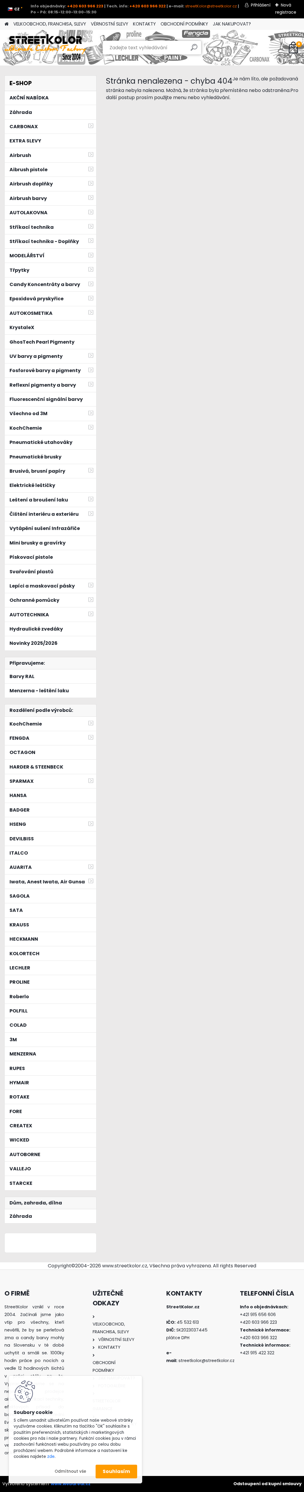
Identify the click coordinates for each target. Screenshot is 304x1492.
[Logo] (45, 48)
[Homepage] (6, 24)
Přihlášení (260, 5)
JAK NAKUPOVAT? (232, 24)
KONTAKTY (144, 24)
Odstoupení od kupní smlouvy (267, 1484)
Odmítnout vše (70, 1471)
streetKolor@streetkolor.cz (211, 6)
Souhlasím (116, 1471)
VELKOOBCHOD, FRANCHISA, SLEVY (49, 24)
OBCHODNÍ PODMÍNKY (184, 24)
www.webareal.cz (71, 1484)
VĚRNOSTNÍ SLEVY (109, 24)
